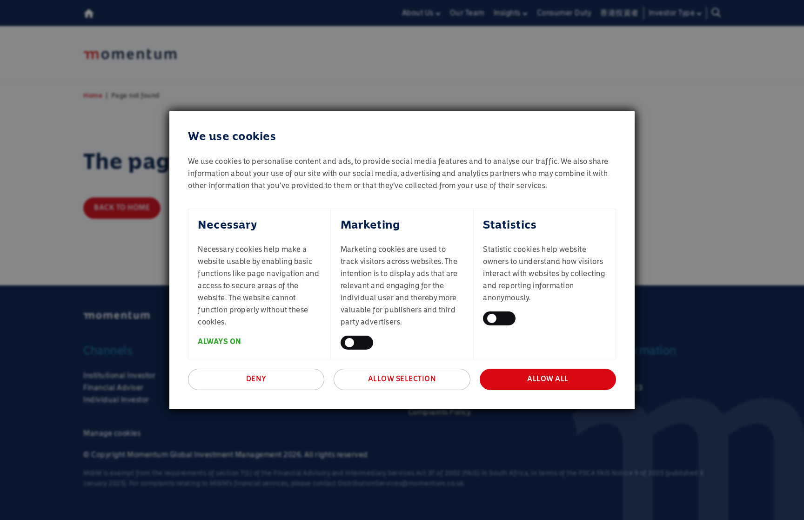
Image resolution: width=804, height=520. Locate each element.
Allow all (548, 378)
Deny (256, 378)
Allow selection (402, 378)
